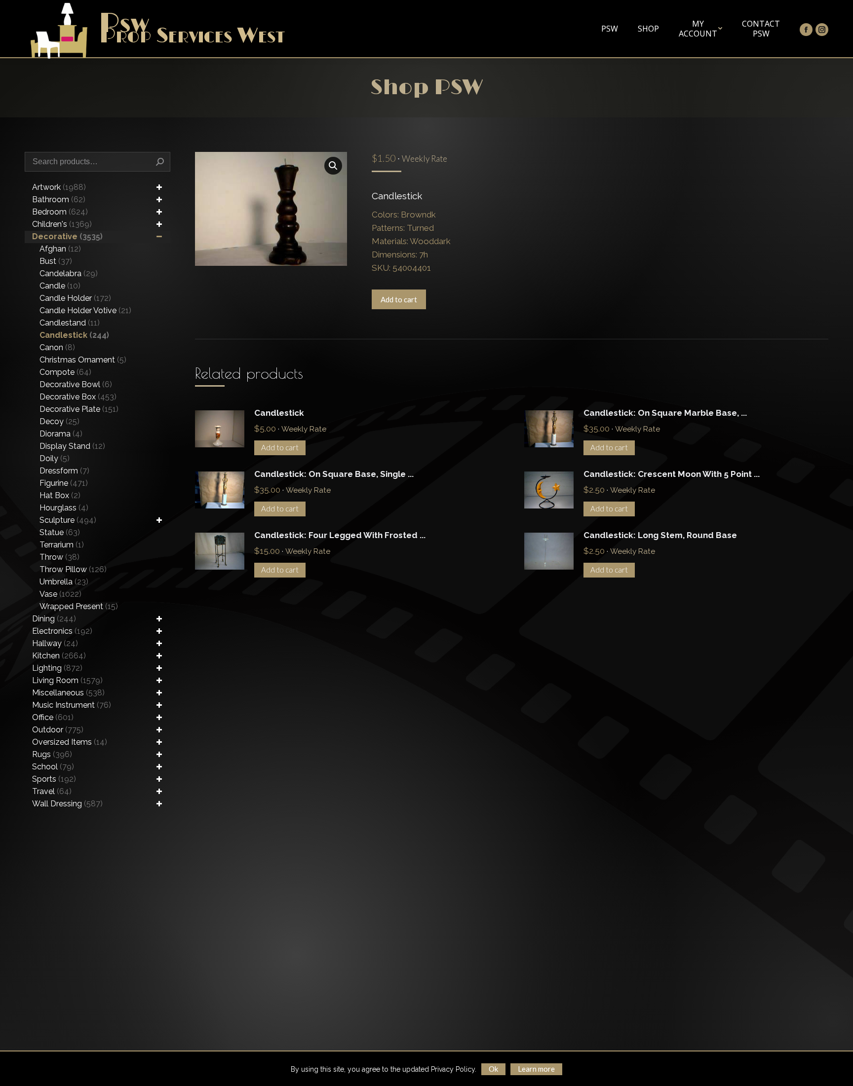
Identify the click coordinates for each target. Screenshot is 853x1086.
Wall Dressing (67, 803)
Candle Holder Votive (85, 310)
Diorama (60, 433)
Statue (59, 532)
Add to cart (399, 299)
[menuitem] (609, 28)
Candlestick (279, 413)
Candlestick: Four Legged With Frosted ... (340, 535)
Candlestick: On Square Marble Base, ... (665, 413)
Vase (60, 594)
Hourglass (63, 507)
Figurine (63, 483)
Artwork (59, 187)
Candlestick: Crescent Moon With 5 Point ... (671, 474)
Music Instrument (71, 705)
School (53, 766)
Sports (54, 779)
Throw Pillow (73, 569)
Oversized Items (69, 742)
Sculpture (67, 520)
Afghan (60, 248)
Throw (59, 557)
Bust (55, 261)
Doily (54, 458)
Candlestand (69, 322)
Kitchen (59, 655)
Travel (52, 791)
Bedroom (60, 212)
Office (53, 717)
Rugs (52, 754)
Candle (59, 285)
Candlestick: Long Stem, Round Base (660, 535)
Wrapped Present (78, 606)
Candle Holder (75, 298)
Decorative (67, 236)
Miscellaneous (68, 692)
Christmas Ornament (82, 359)
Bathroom (58, 199)
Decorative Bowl (75, 384)
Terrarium (61, 544)
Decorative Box (77, 396)
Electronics (62, 631)
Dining (54, 618)
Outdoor (57, 729)
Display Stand (72, 446)
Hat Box (59, 495)
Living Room (67, 680)
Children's (62, 224)
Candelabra (68, 273)
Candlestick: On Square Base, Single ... (334, 474)
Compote (65, 372)
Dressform (64, 470)
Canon (57, 347)
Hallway (55, 643)
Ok (493, 1068)
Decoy (59, 421)
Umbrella (63, 581)
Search (160, 162)
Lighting (57, 668)
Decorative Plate (78, 409)
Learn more (536, 1068)
